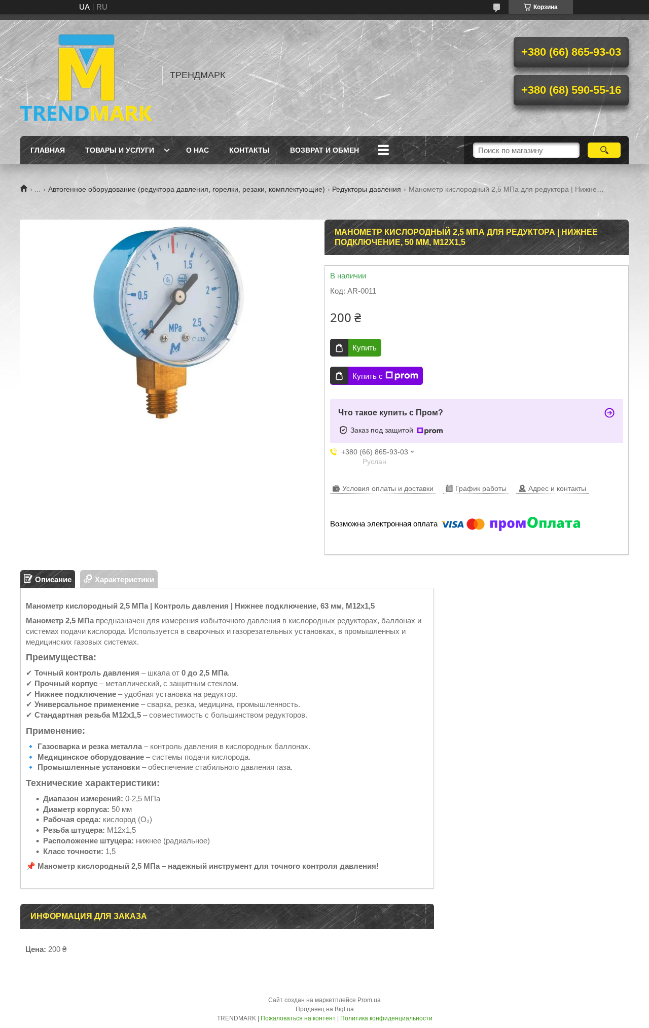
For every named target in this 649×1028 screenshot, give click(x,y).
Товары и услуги (119, 150)
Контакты (249, 150)
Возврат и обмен (324, 150)
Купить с (367, 376)
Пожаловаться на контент (298, 1018)
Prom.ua (369, 1000)
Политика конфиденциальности (386, 1018)
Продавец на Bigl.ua (325, 1009)
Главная (47, 150)
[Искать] (604, 150)
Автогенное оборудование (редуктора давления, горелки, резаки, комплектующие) (186, 189)
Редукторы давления (366, 189)
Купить (364, 347)
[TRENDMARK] (86, 75)
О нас (197, 150)
